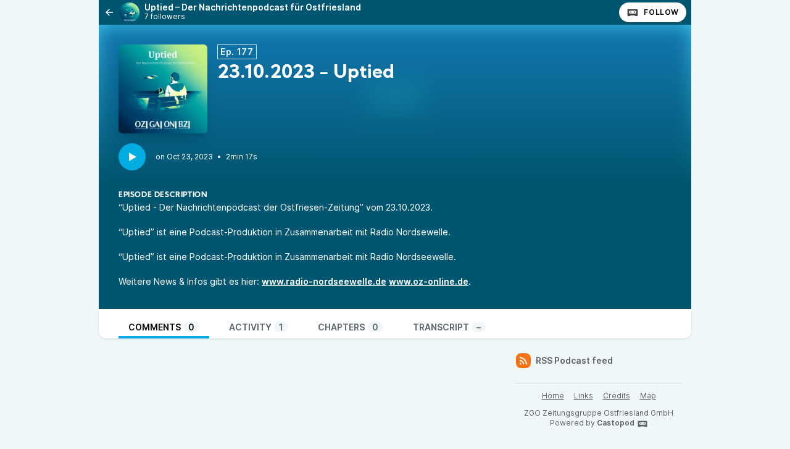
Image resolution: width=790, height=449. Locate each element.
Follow (661, 12)
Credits (616, 395)
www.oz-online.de (428, 281)
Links (583, 395)
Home (553, 395)
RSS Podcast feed (574, 360)
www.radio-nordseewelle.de (324, 281)
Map (648, 395)
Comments (161, 327)
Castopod (615, 422)
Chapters (348, 327)
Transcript (447, 327)
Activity (256, 327)
